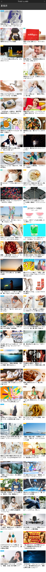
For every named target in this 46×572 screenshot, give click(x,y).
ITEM (24, 28)
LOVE (1, 28)
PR (1, 224)
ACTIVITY (2, 117)
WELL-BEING (2, 404)
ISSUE (24, 514)
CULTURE (2, 187)
